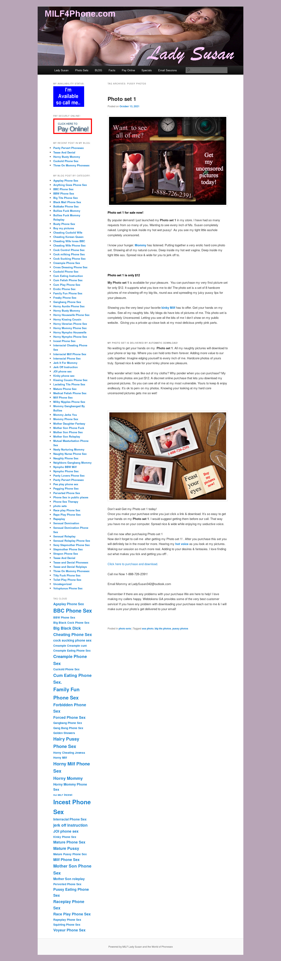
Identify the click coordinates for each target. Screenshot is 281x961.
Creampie (59, 646)
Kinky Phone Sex (64, 837)
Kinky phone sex (63, 376)
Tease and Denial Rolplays (70, 567)
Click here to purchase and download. (133, 564)
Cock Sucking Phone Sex (69, 258)
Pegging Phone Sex (66, 488)
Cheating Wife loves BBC (69, 241)
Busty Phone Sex (64, 224)
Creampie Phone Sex (66, 263)
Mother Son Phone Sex (68, 432)
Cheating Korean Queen (68, 237)
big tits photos (163, 628)
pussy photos (180, 628)
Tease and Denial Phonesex (70, 562)
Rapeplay (59, 519)
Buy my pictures (63, 228)
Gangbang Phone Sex (67, 302)
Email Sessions (167, 70)
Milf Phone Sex (63, 397)
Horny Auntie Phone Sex (69, 306)
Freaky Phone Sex (64, 298)
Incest (68, 795)
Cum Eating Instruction (68, 276)
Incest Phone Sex (64, 341)
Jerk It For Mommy (65, 363)
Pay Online (128, 70)
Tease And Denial (64, 152)
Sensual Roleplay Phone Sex (71, 541)
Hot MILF (58, 794)
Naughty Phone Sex (65, 458)
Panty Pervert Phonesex (68, 148)
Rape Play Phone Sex (67, 514)
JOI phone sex (62, 371)
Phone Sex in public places (70, 497)
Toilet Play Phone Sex (67, 580)
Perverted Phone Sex (66, 493)
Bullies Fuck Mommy (66, 211)
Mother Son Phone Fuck (68, 428)
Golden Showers (64, 733)
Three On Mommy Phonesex (71, 165)
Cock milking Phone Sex (69, 254)
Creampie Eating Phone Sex (72, 650)
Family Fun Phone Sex (67, 293)
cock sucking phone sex (72, 640)
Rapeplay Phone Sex (67, 920)
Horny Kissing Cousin (67, 319)
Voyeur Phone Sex (69, 929)
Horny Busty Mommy (66, 157)
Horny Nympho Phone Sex (70, 337)
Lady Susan (61, 70)
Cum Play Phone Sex (66, 285)
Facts (112, 70)
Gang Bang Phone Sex (68, 728)
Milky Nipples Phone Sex (69, 402)
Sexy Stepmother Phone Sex (71, 545)
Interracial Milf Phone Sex (69, 354)
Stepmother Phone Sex (68, 549)
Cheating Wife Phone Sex (69, 245)
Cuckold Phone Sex (65, 161)
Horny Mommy (68, 778)
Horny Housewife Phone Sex (71, 315)
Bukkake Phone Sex (66, 206)
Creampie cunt (77, 646)
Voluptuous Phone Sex (67, 588)
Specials (147, 70)
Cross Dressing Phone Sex (70, 267)
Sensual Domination (66, 523)
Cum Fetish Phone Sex (67, 280)
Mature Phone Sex (65, 389)
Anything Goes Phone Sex (70, 185)
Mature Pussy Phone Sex (70, 854)
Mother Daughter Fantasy (69, 423)
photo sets (125, 628)
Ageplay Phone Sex (65, 180)
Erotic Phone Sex (64, 289)
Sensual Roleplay (64, 536)
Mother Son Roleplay (66, 436)
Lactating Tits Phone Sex (69, 384)
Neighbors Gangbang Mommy (72, 462)
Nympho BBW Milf (65, 467)
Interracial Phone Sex (67, 358)
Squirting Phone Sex (66, 924)
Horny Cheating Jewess (69, 753)
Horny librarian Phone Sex (70, 324)
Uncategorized (62, 584)
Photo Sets (81, 70)
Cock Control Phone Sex (69, 250)
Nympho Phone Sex (66, 471)
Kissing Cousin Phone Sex (70, 380)
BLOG (98, 70)
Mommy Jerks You (65, 415)
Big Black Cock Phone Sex (71, 623)
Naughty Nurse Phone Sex (70, 454)
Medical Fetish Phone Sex (69, 393)
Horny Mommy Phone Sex (70, 328)
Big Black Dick (67, 628)
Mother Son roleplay (69, 878)
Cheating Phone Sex (72, 634)
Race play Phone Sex (66, 510)
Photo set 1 (122, 99)
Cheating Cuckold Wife (67, 232)
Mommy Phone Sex (65, 419)
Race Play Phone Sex (72, 913)
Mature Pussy (66, 848)
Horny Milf (60, 757)
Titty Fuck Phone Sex (66, 575)
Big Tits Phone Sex (65, 198)
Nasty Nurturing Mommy (68, 449)
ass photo (147, 628)
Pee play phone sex (65, 484)
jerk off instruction (70, 825)
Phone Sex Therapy (65, 502)
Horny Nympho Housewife (69, 332)
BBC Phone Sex (63, 189)
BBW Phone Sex (63, 193)
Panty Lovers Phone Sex (69, 475)
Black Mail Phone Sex (67, 202)
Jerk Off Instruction (65, 367)
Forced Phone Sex (69, 717)
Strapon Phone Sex (65, 553)
